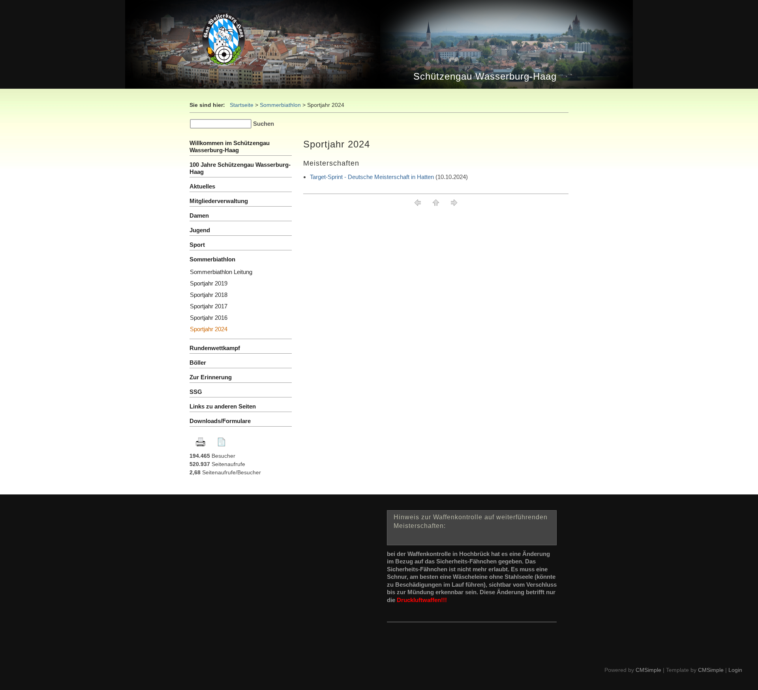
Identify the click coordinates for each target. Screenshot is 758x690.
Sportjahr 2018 (208, 294)
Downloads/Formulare (220, 421)
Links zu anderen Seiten (223, 406)
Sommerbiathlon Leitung (221, 272)
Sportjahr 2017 (208, 306)
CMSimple (648, 670)
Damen (199, 215)
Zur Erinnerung (211, 377)
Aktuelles (202, 186)
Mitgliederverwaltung (219, 201)
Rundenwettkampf (215, 348)
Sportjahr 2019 (208, 283)
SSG (197, 391)
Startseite (241, 105)
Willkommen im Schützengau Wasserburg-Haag (230, 146)
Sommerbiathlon (280, 105)
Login (735, 670)
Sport (197, 244)
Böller (198, 362)
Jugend (200, 230)
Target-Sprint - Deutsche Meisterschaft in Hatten (372, 176)
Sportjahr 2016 (208, 317)
